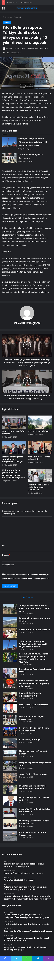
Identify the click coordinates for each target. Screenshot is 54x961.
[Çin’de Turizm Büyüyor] (40, 422)
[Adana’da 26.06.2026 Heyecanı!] (10, 633)
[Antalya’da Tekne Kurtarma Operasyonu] (10, 836)
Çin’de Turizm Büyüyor (38, 431)
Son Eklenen (27, 597)
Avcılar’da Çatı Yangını (30, 739)
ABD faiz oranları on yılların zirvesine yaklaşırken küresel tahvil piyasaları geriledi (13, 474)
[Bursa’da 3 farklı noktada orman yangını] (10, 622)
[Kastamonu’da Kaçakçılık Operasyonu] (9, 158)
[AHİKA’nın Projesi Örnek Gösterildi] (40, 447)
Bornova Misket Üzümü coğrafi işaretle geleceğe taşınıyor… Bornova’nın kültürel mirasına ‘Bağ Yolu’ (33, 658)
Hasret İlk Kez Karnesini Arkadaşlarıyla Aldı (30, 694)
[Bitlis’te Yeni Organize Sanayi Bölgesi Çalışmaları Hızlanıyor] (14, 447)
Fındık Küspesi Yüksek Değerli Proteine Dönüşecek (38, 487)
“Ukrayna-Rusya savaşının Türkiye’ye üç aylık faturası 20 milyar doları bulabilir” (32, 142)
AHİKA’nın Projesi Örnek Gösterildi (39, 458)
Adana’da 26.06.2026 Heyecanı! (20, 2)
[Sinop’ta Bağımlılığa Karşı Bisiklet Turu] (10, 766)
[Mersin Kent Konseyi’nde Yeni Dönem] (10, 755)
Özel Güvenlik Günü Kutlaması (33, 704)
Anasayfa (8, 17)
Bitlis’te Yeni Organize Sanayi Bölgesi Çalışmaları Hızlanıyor (12, 459)
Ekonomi (17, 17)
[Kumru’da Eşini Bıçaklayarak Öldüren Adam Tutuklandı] (10, 789)
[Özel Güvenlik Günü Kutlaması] (10, 708)
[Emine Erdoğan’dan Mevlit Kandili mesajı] (10, 673)
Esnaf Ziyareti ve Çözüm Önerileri (13, 432)
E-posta (6, 555)
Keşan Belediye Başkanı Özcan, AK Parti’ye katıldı (34, 729)
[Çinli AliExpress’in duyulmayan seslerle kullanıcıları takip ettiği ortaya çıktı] (10, 684)
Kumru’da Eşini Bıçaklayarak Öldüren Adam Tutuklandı (32, 787)
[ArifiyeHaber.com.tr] (27, 8)
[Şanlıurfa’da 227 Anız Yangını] (10, 778)
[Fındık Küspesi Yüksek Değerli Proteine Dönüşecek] (40, 475)
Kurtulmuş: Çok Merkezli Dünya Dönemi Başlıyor (34, 822)
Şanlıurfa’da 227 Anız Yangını (33, 774)
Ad (4, 545)
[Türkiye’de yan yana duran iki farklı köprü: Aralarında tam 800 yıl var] (10, 609)
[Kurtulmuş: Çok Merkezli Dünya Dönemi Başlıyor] (10, 824)
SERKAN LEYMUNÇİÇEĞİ (15, 49)
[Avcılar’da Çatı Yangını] (10, 743)
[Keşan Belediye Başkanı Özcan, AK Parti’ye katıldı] (10, 731)
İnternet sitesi (8, 565)
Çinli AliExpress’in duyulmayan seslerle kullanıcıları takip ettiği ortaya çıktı (34, 683)
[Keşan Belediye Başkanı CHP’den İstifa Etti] (10, 801)
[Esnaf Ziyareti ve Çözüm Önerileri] (14, 422)
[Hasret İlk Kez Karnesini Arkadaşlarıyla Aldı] (10, 697)
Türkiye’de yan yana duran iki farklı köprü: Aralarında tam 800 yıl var (34, 608)
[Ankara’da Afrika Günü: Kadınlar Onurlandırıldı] (10, 813)
